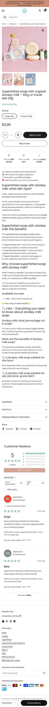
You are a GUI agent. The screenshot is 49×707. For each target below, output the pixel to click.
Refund (4, 650)
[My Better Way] (24, 10)
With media (12, 489)
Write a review (24, 470)
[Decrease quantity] (5, 135)
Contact (5, 636)
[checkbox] (13, 489)
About (4, 632)
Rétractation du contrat (11, 660)
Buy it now (24, 143)
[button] (9, 104)
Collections (12, 24)
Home (4, 24)
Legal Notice (6, 639)
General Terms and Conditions (13, 643)
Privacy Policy (7, 646)
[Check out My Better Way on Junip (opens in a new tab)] (29, 595)
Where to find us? (8, 656)
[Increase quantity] (18, 135)
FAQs (4, 653)
